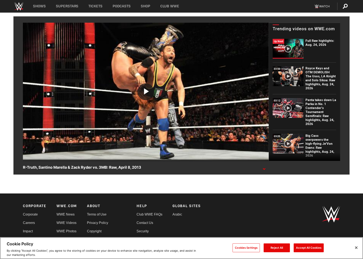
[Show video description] (264, 167)
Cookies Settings (246, 247)
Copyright (94, 231)
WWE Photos (66, 231)
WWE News (66, 214)
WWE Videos (66, 223)
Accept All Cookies (308, 247)
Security (143, 231)
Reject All (277, 247)
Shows (39, 6)
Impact (28, 231)
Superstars (67, 6)
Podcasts (122, 6)
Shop (145, 6)
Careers (29, 223)
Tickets (95, 6)
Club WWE (169, 6)
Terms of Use (97, 214)
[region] (181, 248)
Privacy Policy (97, 223)
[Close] (356, 247)
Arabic (177, 214)
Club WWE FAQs (149, 214)
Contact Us (145, 223)
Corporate (30, 214)
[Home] (19, 6)
